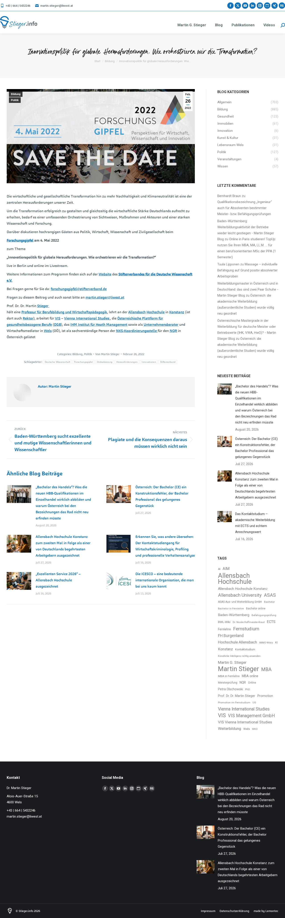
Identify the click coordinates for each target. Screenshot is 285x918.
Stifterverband (167, 362)
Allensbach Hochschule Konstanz (243, 589)
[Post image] (19, 494)
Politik (15, 100)
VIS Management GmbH (251, 715)
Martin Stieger (238, 669)
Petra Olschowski (230, 689)
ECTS (271, 622)
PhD (247, 689)
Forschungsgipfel (20, 240)
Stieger (43, 305)
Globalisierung (104, 362)
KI (276, 642)
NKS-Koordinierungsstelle (137, 330)
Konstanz (176, 312)
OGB (57, 324)
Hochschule (156, 312)
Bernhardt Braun (229, 196)
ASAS (270, 595)
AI (219, 569)
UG (254, 702)
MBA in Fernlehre (229, 676)
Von (107, 354)
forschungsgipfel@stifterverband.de (79, 289)
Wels (48, 330)
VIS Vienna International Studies (245, 722)
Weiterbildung (229, 728)
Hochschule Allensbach (237, 642)
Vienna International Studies (87, 318)
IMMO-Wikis (266, 642)
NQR (173, 330)
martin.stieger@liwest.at (56, 5)
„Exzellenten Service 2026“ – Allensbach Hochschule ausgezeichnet (58, 580)
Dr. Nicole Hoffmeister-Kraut (249, 622)
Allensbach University (240, 595)
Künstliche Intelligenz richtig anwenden (239, 656)
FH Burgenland (231, 635)
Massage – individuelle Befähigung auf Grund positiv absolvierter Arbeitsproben (247, 270)
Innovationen (149, 362)
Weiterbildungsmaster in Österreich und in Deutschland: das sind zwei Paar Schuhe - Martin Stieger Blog (247, 289)
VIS (57, 318)
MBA (266, 669)
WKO (255, 729)
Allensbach (137, 312)
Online (252, 682)
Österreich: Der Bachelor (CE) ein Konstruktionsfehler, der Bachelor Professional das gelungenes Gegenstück (161, 496)
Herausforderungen (127, 362)
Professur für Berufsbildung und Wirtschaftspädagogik (64, 312)
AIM (226, 568)
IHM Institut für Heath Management (98, 324)
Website (105, 274)
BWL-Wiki (224, 622)
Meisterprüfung (227, 682)
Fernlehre (224, 629)
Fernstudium (246, 628)
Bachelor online (255, 608)
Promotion (265, 696)
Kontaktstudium (245, 649)
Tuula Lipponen (228, 264)
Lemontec (271, 911)
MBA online (250, 676)
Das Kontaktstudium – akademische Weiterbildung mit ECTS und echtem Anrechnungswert (255, 523)
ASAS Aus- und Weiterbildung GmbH (240, 601)
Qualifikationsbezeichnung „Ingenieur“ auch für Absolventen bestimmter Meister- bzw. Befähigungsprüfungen (244, 208)
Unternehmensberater (161, 324)
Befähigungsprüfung (264, 615)
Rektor (28, 318)
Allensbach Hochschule (235, 579)
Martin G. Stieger (232, 662)
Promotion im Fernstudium (234, 702)
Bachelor (269, 601)
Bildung (15, 94)
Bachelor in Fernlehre (231, 608)
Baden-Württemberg (233, 615)
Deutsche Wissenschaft (57, 362)
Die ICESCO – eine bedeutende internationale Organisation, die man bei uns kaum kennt (164, 580)
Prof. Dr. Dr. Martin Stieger (236, 696)
